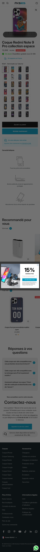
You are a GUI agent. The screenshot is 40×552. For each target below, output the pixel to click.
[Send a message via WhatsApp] (36, 548)
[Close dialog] (38, 265)
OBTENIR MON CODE (30, 279)
